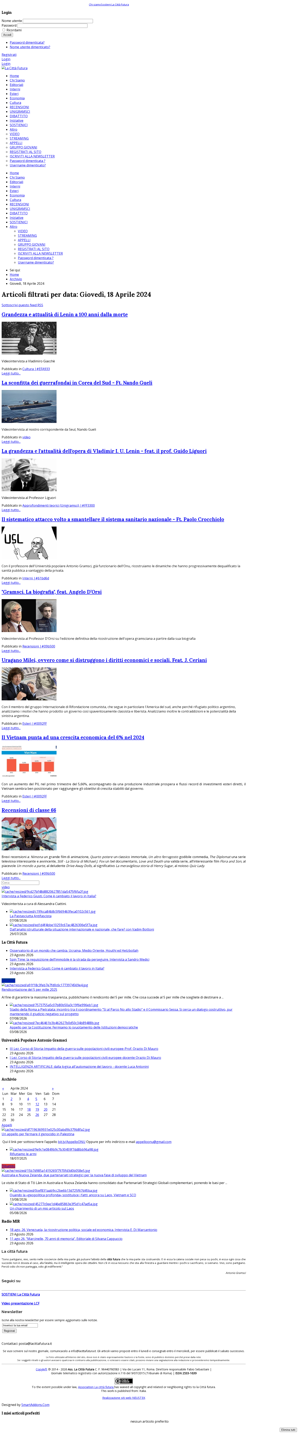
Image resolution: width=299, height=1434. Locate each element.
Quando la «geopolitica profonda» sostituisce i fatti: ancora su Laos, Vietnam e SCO (73, 1195)
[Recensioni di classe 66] (29, 849)
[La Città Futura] (14, 68)
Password (9, 25)
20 (45, 1109)
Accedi (7, 34)
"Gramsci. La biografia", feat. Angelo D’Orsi (52, 592)
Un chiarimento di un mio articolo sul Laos (42, 1208)
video (26, 437)
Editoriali (16, 182)
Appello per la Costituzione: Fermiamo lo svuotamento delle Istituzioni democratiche (74, 1027)
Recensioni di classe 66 (29, 810)
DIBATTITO (19, 213)
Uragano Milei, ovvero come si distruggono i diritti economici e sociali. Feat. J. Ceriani (104, 660)
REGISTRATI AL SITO (33, 249)
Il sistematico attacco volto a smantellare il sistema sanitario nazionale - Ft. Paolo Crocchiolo (113, 519)
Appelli (7, 1125)
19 (37, 1109)
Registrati (9, 54)
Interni (15, 186)
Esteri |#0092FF (34, 723)
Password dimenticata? (27, 42)
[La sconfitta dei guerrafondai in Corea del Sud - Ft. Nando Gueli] (29, 421)
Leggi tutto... (11, 373)
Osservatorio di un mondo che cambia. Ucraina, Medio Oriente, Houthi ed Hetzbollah (74, 950)
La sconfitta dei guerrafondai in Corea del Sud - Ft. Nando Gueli (77, 383)
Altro (13, 226)
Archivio (16, 279)
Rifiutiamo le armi (23, 1154)
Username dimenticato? (36, 262)
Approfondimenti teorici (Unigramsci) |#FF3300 (58, 505)
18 (29, 1109)
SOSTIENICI (19, 222)
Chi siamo (95, 4)
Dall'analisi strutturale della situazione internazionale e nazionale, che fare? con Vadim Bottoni (82, 929)
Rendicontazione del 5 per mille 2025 (29, 989)
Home (14, 173)
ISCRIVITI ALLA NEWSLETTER (40, 253)
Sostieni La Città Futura (115, 4)
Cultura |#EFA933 (36, 369)
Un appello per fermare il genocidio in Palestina (38, 1134)
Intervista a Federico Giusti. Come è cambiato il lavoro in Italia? (49, 896)
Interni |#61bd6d (35, 578)
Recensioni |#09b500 (38, 646)
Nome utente (12, 20)
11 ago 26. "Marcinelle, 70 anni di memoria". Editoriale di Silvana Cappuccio (66, 1238)
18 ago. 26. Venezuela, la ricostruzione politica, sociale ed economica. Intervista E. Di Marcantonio (83, 1230)
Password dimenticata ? (35, 258)
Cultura (15, 200)
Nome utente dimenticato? (30, 47)
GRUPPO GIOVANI (31, 244)
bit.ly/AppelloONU (71, 1142)
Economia (17, 195)
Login (6, 59)
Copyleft (41, 1369)
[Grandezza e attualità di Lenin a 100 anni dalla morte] (29, 353)
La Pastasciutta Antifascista (30, 916)
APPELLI (24, 240)
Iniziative (16, 217)
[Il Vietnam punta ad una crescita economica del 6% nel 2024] (29, 776)
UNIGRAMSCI (20, 208)
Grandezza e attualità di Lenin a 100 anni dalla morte (65, 314)
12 (37, 1104)
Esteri (14, 191)
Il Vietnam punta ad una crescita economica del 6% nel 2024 (73, 737)
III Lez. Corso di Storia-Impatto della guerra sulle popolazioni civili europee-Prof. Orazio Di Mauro (84, 1048)
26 (37, 1114)
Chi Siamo (17, 177)
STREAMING (27, 235)
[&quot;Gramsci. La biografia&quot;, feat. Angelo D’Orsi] (29, 631)
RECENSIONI (19, 204)
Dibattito (8, 1166)
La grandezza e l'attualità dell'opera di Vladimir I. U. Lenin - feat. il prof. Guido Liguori (104, 451)
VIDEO (23, 231)
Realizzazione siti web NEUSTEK (123, 1398)
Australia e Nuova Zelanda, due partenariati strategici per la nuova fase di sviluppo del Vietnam (74, 1175)
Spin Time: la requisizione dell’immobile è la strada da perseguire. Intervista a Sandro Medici (79, 959)
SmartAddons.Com (35, 1404)
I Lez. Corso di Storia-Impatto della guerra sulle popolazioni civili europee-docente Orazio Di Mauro (85, 1057)
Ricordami (14, 30)
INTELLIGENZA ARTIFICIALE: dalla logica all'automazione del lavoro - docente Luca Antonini (79, 1066)
